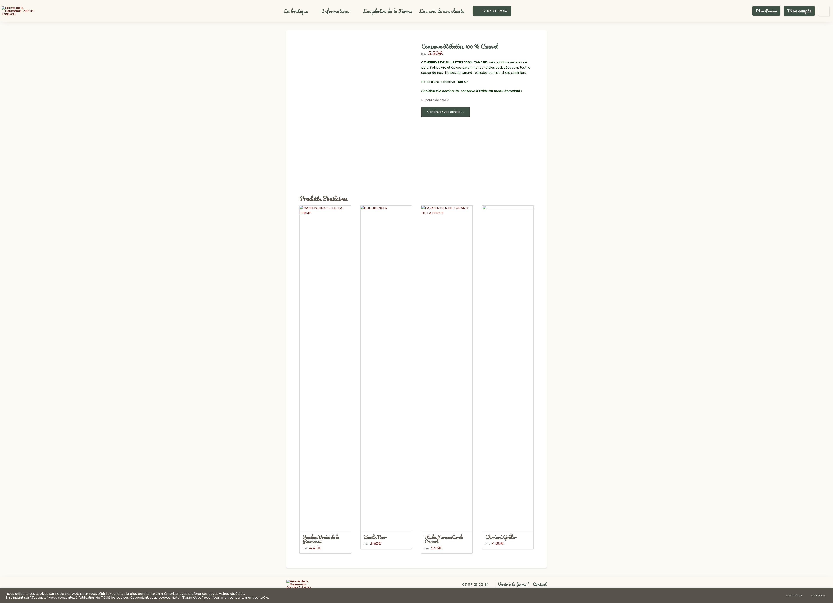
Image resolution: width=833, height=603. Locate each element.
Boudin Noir (375, 537)
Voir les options (325, 524)
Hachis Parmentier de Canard (444, 539)
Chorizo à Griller (500, 537)
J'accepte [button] (818, 595)
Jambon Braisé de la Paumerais (321, 539)
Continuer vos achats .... (445, 112)
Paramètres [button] (794, 595)
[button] (298, 11)
